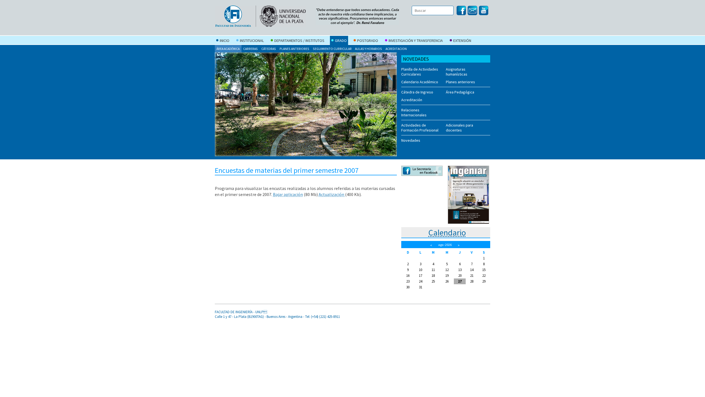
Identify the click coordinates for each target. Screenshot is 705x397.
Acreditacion (396, 49)
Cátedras (268, 49)
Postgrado (367, 40)
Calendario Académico (419, 81)
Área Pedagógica (460, 92)
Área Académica (228, 49)
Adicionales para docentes (459, 128)
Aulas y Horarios (368, 49)
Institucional (252, 40)
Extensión (462, 40)
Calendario (447, 232)
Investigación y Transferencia (416, 40)
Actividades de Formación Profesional (419, 128)
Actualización (332, 194)
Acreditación (411, 99)
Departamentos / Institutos (299, 40)
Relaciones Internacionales (414, 112)
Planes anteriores (294, 49)
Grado (341, 40)
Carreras (250, 49)
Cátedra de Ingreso (417, 92)
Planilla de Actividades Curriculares (419, 72)
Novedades (410, 140)
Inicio (224, 40)
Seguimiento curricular (332, 49)
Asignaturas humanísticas (456, 72)
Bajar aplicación (288, 194)
